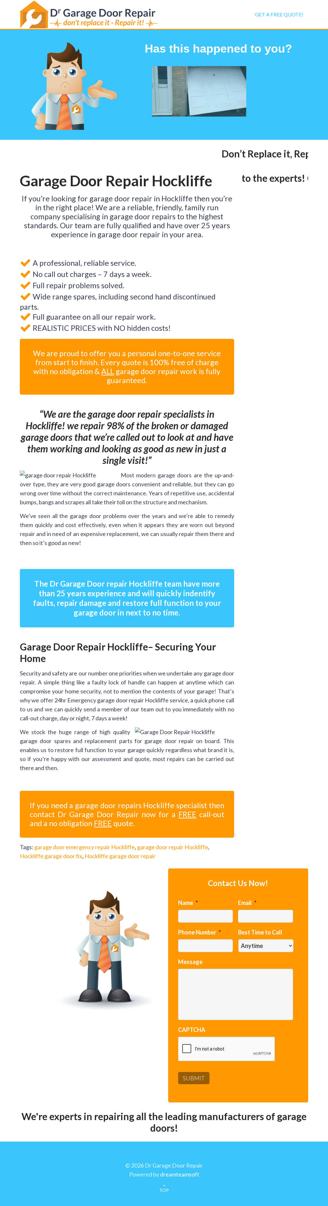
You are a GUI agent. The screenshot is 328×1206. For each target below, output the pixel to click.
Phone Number (199, 932)
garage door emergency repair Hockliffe (84, 846)
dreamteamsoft (179, 1174)
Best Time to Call (260, 932)
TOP (164, 1190)
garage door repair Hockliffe (172, 846)
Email (247, 902)
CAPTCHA (191, 1029)
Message (190, 961)
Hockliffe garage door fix (51, 855)
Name (188, 902)
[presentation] (226, 1049)
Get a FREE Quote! (279, 14)
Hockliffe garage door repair (120, 855)
